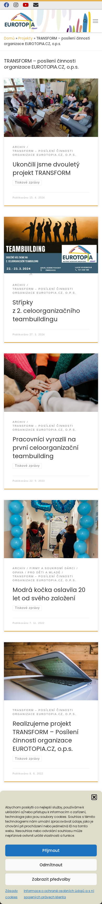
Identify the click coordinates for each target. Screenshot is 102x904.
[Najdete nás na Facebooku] (6, 5)
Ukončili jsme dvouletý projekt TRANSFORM (46, 168)
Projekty (25, 38)
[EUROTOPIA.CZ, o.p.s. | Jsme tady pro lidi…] (21, 21)
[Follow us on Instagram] (16, 5)
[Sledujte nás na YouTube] (26, 5)
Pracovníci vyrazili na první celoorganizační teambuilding (45, 447)
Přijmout (51, 850)
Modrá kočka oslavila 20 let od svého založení (49, 594)
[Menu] (95, 21)
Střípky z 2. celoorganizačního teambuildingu (46, 310)
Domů (9, 38)
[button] (94, 797)
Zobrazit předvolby (51, 879)
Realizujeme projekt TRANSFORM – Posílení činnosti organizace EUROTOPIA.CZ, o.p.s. (45, 736)
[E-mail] (35, 5)
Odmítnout (51, 865)
